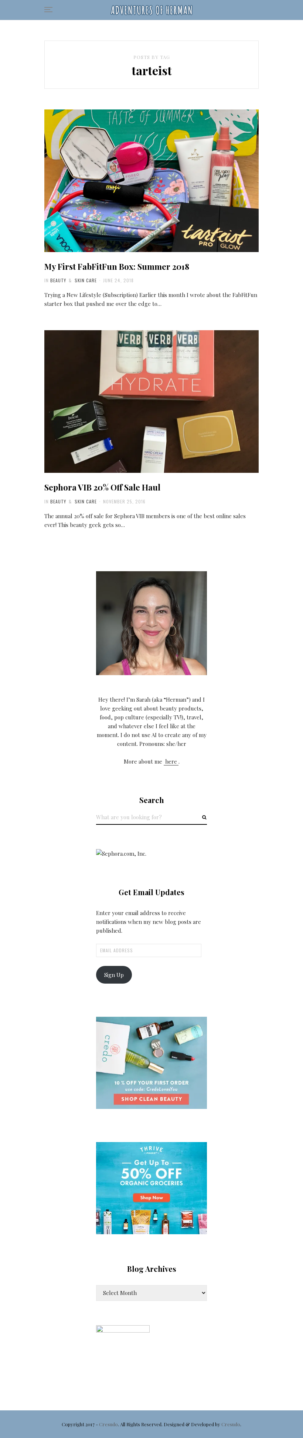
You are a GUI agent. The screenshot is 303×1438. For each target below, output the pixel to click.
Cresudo (108, 1424)
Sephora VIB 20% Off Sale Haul (102, 487)
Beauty (58, 280)
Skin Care (86, 280)
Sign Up (114, 974)
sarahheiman (136, 252)
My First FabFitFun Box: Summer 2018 (116, 266)
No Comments (172, 252)
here (171, 761)
